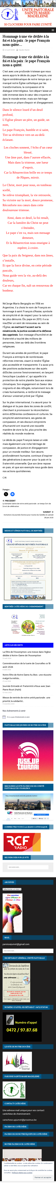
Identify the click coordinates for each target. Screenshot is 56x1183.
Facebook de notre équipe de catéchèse (26, 1134)
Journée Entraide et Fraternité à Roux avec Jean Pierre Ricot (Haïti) (26, 687)
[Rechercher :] (28, 867)
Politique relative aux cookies (22, 1172)
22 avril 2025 (10, 50)
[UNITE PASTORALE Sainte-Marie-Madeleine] (28, 5)
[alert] (28, 717)
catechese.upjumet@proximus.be (19, 1120)
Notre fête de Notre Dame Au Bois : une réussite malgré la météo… (27, 676)
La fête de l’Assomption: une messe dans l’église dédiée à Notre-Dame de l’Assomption (27, 653)
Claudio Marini (23, 50)
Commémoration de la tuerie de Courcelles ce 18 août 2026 (26, 665)
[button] (52, 30)
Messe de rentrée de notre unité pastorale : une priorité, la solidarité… (26, 699)
